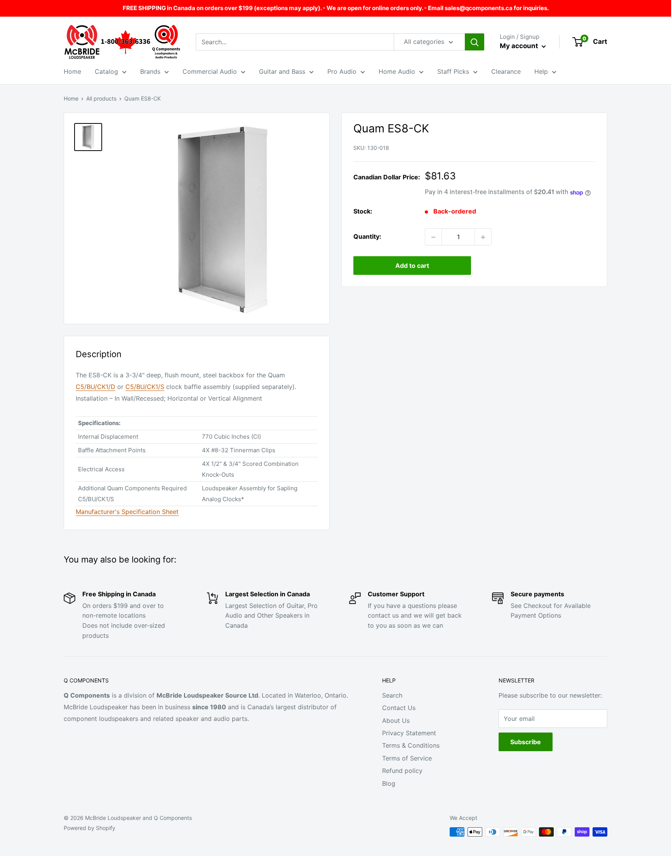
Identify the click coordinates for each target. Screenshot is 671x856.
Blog (388, 783)
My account (520, 46)
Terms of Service (407, 758)
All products (101, 98)
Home (72, 71)
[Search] (474, 41)
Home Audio (397, 71)
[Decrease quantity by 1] (433, 237)
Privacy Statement (409, 733)
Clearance (506, 71)
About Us (396, 720)
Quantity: (367, 237)
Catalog (106, 71)
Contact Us (398, 708)
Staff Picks (453, 71)
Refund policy (402, 770)
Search (392, 695)
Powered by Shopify (89, 828)
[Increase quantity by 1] (483, 237)
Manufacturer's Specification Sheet (127, 512)
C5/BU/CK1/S (144, 387)
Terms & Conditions (411, 745)
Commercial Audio (210, 71)
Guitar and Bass (282, 71)
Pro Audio (341, 71)
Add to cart (412, 266)
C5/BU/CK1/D (95, 387)
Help (541, 71)
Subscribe (525, 742)
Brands (150, 71)
